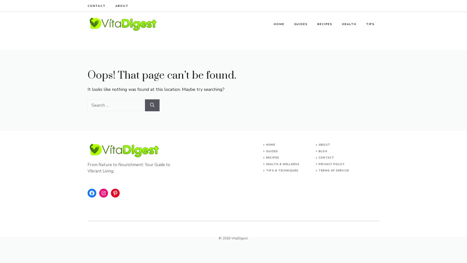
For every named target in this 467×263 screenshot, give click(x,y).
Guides (301, 24)
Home (279, 24)
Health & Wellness (282, 164)
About (121, 6)
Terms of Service (334, 170)
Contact (97, 6)
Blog (323, 151)
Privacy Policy (331, 164)
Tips (370, 24)
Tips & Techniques (282, 170)
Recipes (324, 24)
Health (349, 24)
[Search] (152, 105)
